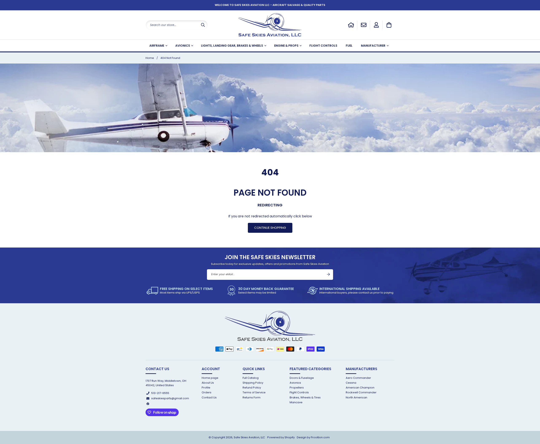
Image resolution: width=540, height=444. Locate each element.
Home (150, 58)
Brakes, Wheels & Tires (305, 397)
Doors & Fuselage (302, 378)
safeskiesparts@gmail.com (170, 399)
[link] (180, 290)
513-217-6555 (160, 393)
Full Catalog (251, 378)
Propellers (297, 388)
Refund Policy (252, 388)
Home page (210, 378)
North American (356, 397)
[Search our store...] (203, 25)
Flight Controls (299, 393)
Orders (206, 393)
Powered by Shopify (281, 437)
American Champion (360, 388)
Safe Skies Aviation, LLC (249, 437)
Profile (206, 388)
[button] (389, 25)
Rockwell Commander (361, 393)
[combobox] (177, 25)
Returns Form (252, 397)
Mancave (296, 402)
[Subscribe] (328, 274)
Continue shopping (270, 227)
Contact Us (209, 397)
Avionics (295, 383)
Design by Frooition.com (313, 437)
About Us (208, 383)
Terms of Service (254, 393)
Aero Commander (358, 378)
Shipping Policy (253, 383)
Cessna (351, 383)
